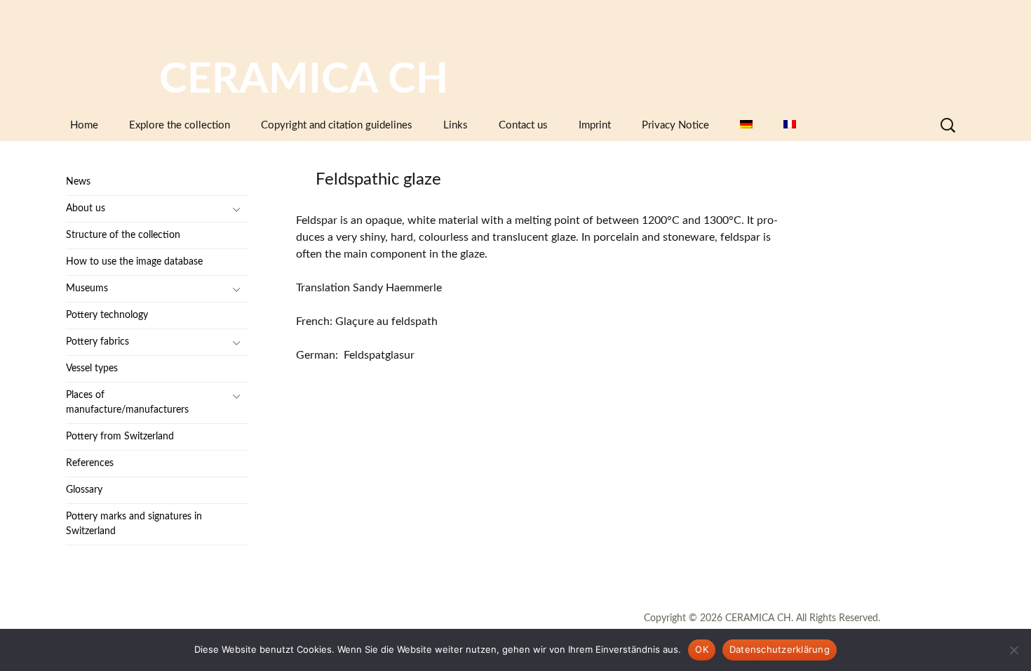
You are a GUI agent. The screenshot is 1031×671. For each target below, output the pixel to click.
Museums (87, 288)
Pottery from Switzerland (120, 436)
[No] (1013, 650)
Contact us (523, 125)
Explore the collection (179, 125)
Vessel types (92, 368)
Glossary (84, 490)
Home (84, 125)
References (90, 463)
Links (455, 125)
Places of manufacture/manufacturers (127, 402)
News (78, 182)
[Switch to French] (789, 125)
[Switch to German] (746, 125)
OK (701, 649)
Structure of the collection (123, 235)
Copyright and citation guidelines (336, 125)
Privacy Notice (675, 125)
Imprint (595, 125)
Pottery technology (107, 315)
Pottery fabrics (97, 342)
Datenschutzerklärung (779, 649)
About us (85, 208)
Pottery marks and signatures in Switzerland (134, 524)
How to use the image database (134, 262)
